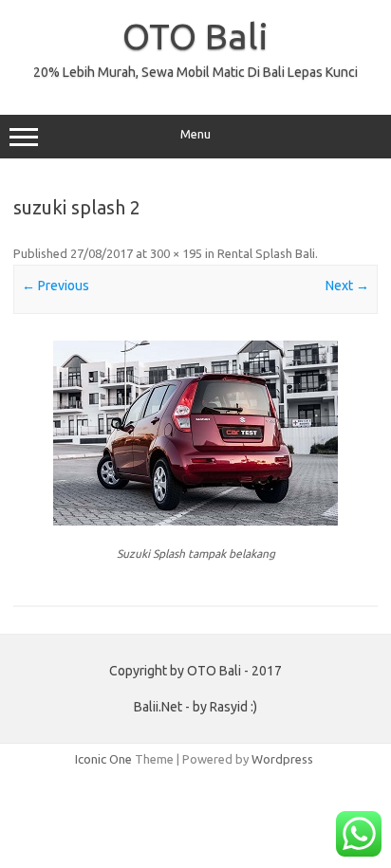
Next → (347, 285)
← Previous (55, 285)
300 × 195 (176, 253)
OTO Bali (195, 36)
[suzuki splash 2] (195, 433)
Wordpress (282, 759)
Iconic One (103, 759)
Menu (195, 134)
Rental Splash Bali (266, 253)
